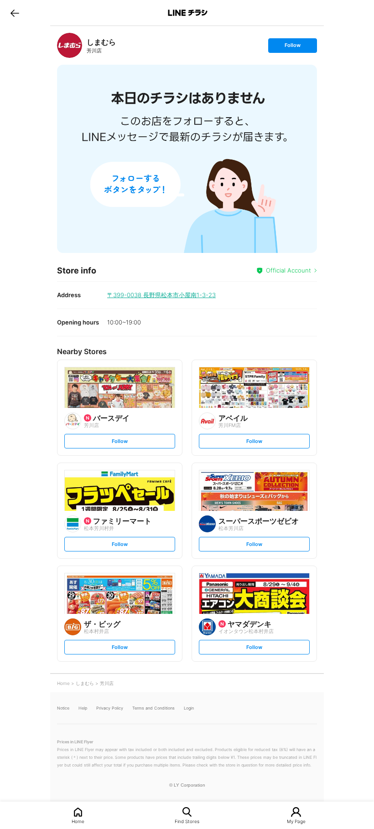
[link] (69, 45)
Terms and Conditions (153, 708)
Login (189, 708)
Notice (63, 708)
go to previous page (15, 13)
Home (78, 821)
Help (82, 708)
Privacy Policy (109, 708)
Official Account (288, 270)
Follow (292, 47)
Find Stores (187, 821)
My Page (296, 821)
